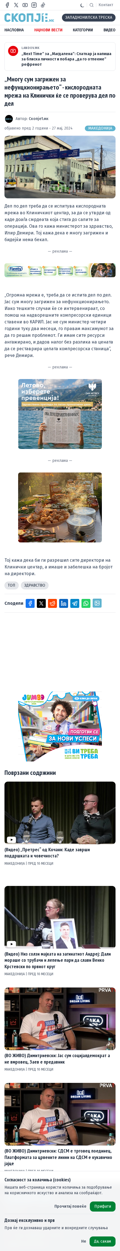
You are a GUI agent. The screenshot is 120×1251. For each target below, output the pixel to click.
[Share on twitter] (41, 603)
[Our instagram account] (34, 5)
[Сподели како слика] (97, 603)
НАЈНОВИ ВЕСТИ (48, 30)
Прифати (102, 1206)
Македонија (100, 128)
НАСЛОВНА (14, 30)
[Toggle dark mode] (82, 5)
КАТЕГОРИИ (83, 30)
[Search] (91, 5)
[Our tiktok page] (43, 5)
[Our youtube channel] (25, 5)
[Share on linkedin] (63, 603)
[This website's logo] (29, 17)
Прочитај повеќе (70, 1206)
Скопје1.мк (39, 118)
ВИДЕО (110, 30)
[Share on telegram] (74, 603)
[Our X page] (16, 5)
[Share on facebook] (30, 603)
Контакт (106, 5)
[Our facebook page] (7, 5)
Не (83, 1241)
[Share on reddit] (52, 603)
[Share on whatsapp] (85, 603)
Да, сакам (102, 1241)
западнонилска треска (88, 17)
